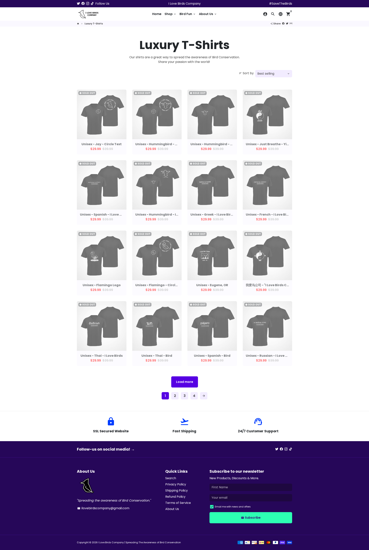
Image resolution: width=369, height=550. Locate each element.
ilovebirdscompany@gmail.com (103, 508)
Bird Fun (188, 14)
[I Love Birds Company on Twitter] (78, 3)
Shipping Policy (176, 490)
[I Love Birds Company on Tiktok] (92, 3)
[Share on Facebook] (283, 23)
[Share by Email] (291, 23)
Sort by (246, 73)
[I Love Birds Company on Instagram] (87, 3)
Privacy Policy (175, 484)
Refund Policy (175, 496)
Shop (170, 14)
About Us (208, 14)
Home (156, 14)
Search (170, 478)
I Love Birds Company (111, 542)
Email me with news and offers (233, 506)
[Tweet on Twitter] (287, 23)
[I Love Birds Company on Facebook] (83, 3)
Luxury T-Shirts (94, 23)
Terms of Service (178, 503)
